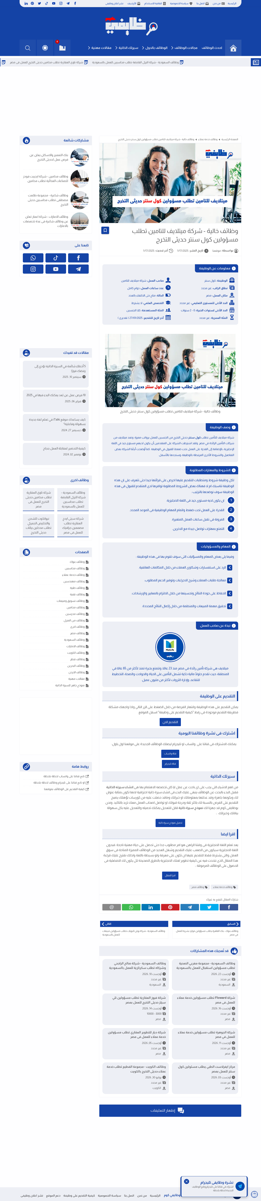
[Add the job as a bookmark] (105, 230)
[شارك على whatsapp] (131, 907)
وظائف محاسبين (75, 568)
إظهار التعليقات (163, 1110)
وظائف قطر (77, 659)
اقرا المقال (170, 875)
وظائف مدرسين (75, 613)
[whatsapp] (33, 257)
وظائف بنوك (77, 561)
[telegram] (68, 3)
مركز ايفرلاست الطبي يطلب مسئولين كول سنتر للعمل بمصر (206, 1069)
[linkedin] (26, 3)
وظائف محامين (76, 607)
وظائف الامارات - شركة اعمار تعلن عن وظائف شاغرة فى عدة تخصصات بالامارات (45, 221)
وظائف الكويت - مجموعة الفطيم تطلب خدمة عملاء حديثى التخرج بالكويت (136, 1069)
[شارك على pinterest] (170, 907)
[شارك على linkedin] (151, 907)
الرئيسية (232, 3)
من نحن (217, 3)
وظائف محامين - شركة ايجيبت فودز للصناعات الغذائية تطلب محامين (45, 179)
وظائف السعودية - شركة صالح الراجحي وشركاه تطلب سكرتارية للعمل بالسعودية (137, 966)
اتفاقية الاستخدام (153, 3)
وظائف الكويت (76, 652)
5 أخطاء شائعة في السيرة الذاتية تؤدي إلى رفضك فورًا (60, 368)
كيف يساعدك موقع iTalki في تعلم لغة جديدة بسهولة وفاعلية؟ (57, 422)
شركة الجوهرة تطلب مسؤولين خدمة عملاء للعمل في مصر (206, 1035)
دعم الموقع (53, 1195)
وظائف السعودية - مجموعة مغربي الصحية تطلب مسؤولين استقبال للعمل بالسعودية (205, 966)
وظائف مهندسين (74, 581)
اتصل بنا (201, 3)
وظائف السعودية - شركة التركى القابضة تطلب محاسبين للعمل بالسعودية (161, 62)
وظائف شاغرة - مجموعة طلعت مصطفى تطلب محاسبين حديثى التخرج (48, 199)
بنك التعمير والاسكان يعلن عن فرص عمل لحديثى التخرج (49, 157)
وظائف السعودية (74, 639)
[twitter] (39, 3)
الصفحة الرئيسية (229, 139)
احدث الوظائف (212, 47)
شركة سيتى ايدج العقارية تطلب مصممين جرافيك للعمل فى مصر (73, 525)
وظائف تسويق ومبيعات (71, 600)
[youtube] (53, 3)
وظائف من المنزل (74, 620)
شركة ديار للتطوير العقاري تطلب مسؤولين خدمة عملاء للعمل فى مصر (137, 1035)
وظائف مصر (197, 887)
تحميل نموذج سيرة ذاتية (170, 822)
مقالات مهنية (101, 47)
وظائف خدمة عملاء (207, 139)
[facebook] (75, 3)
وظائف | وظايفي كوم (178, 1195)
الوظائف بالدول (156, 47)
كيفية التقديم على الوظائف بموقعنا (64, 789)
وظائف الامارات (75, 646)
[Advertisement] (130, 101)
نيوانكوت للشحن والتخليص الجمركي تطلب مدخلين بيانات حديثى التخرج (38, 525)
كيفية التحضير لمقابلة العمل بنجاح (64, 448)
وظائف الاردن (77, 672)
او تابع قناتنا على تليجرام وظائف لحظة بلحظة (59, 782)
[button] (45, 48)
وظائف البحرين (76, 665)
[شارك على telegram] (189, 907)
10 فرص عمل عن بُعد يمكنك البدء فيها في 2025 (56, 395)
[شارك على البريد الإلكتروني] (111, 907)
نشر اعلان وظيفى (114, 3)
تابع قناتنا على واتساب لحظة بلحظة (64, 776)
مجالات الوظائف (186, 47)
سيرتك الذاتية (128, 47)
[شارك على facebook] (229, 907)
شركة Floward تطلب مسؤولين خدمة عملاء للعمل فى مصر (206, 1000)
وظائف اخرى (77, 626)
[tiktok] (46, 3)
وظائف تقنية (77, 594)
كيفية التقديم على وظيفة (79, 1195)
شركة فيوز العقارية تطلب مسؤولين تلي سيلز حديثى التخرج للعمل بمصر (139, 1000)
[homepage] (233, 48)
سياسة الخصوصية (179, 3)
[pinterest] (32, 3)
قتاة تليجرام (170, 763)
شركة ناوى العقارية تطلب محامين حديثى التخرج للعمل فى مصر (72, 62)
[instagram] (60, 3)
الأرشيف (131, 3)
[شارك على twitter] (209, 907)
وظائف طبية (77, 587)
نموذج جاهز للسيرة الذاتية (70, 685)
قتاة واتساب (170, 753)
